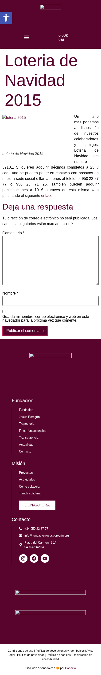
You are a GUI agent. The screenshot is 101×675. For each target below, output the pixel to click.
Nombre (10, 293)
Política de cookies (59, 655)
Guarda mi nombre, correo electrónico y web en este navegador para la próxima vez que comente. (45, 318)
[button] (26, 37)
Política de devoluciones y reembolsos (60, 650)
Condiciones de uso (20, 650)
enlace (46, 196)
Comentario (13, 233)
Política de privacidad (31, 655)
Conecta (70, 668)
